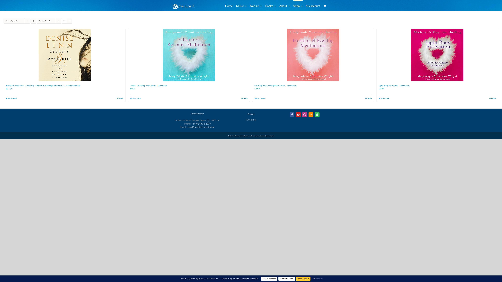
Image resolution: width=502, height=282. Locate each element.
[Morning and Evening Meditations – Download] (313, 55)
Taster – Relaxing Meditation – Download (148, 85)
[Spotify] (317, 114)
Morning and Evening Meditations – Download (275, 85)
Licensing (251, 119)
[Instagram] (304, 114)
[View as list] (69, 20)
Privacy (251, 114)
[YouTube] (298, 114)
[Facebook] (292, 114)
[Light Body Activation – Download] (437, 55)
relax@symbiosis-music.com (200, 127)
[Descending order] (33, 21)
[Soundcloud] (311, 114)
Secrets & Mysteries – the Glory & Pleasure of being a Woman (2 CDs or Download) (43, 85)
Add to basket (12, 98)
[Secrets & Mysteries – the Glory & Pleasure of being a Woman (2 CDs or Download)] (64, 55)
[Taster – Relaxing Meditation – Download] (189, 55)
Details (121, 98)
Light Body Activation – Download (394, 85)
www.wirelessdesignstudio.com (264, 136)
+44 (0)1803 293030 (201, 123)
